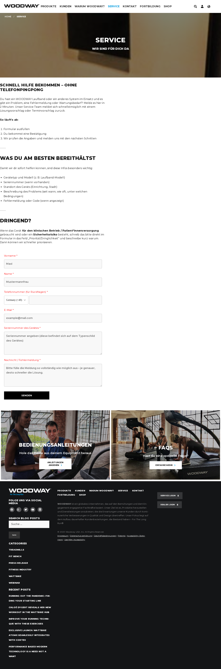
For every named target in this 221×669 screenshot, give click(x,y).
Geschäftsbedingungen (105, 535)
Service (114, 6)
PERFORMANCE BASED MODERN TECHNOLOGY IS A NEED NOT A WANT (28, 651)
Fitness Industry (20, 569)
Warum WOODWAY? (90, 6)
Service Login (168, 496)
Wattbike (15, 576)
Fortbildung (150, 6)
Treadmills (16, 549)
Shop (168, 6)
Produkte (48, 6)
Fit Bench (15, 556)
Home (8, 16)
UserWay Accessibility (74, 539)
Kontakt (130, 6)
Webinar (14, 582)
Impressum (62, 535)
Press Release (18, 563)
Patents (122, 535)
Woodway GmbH (22, 7)
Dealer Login (167, 505)
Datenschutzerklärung (81, 535)
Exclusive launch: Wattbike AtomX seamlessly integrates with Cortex (29, 635)
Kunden (66, 6)
